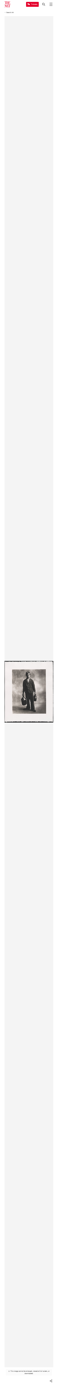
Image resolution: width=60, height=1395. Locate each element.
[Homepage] (7, 4)
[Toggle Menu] (51, 4)
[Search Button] (43, 4)
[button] (51, 1381)
